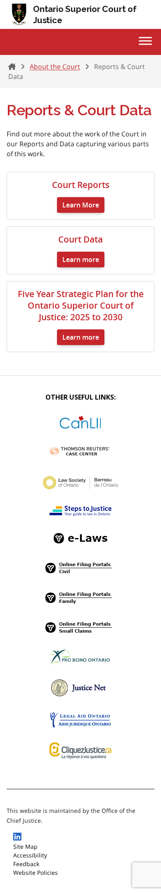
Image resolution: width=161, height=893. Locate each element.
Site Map (25, 846)
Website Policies (35, 872)
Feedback (26, 864)
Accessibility (30, 855)
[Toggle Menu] (145, 41)
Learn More (80, 205)
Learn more (80, 259)
